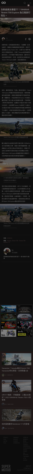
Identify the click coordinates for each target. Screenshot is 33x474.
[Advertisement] (16, 18)
